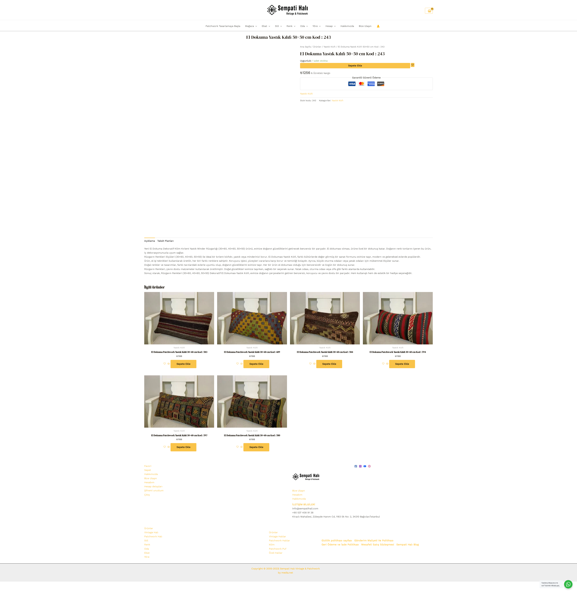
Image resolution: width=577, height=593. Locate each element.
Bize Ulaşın (365, 26)
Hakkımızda (347, 26)
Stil (277, 26)
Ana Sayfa (305, 46)
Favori (147, 466)
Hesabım (149, 482)
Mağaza (249, 26)
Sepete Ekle (355, 65)
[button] (255, 26)
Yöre (315, 26)
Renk (289, 26)
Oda (302, 26)
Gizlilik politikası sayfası (337, 540)
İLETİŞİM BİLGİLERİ (303, 504)
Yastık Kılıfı (330, 46)
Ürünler (317, 46)
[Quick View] (169, 363)
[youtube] (364, 466)
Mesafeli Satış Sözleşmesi (377, 544)
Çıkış (147, 494)
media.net (287, 572)
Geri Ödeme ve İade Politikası (340, 544)
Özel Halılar (275, 552)
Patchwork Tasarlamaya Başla (223, 26)
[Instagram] (360, 466)
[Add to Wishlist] (412, 65)
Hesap (329, 26)
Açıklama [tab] (149, 240)
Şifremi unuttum (153, 490)
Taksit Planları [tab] (165, 240)
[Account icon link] (378, 26)
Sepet (147, 470)
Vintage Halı (151, 532)
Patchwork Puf (277, 548)
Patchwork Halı (153, 536)
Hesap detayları (153, 486)
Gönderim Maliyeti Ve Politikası (374, 540)
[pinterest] (369, 466)
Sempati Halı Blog (407, 544)
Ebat (264, 26)
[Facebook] (355, 466)
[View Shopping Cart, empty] (429, 11)
